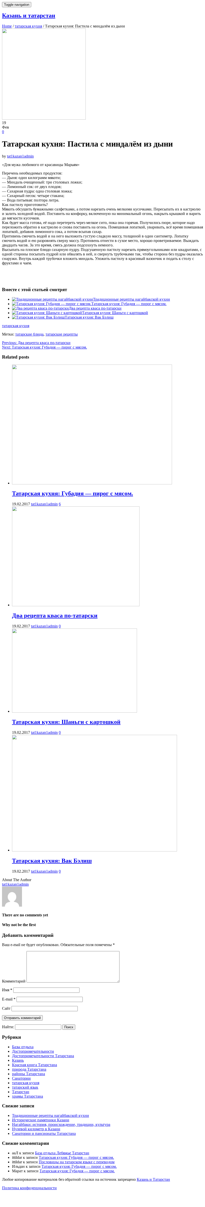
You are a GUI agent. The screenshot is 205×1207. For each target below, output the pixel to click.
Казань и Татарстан (153, 1179)
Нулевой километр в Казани (36, 1129)
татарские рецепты (62, 334)
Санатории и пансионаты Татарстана (44, 1133)
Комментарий (14, 981)
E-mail (9, 999)
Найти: (8, 1027)
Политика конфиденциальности (29, 1188)
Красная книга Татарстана (34, 1065)
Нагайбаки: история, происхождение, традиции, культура (61, 1124)
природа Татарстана (29, 1069)
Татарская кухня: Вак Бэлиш (89, 317)
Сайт (6, 1008)
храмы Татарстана (27, 1096)
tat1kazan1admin (20, 156)
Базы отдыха (23, 1047)
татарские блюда (29, 334)
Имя (7, 990)
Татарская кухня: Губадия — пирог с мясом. (128, 304)
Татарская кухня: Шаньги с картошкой (115, 313)
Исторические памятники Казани (40, 1120)
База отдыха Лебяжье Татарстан (62, 1153)
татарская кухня (15, 326)
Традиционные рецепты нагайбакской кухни (131, 299)
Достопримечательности (33, 1051)
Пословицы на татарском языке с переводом (76, 1162)
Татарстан (20, 1092)
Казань (18, 1060)
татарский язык (25, 1087)
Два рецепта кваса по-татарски (95, 308)
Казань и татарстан (28, 15)
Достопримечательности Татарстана (43, 1056)
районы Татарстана (28, 1074)
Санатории (21, 1078)
